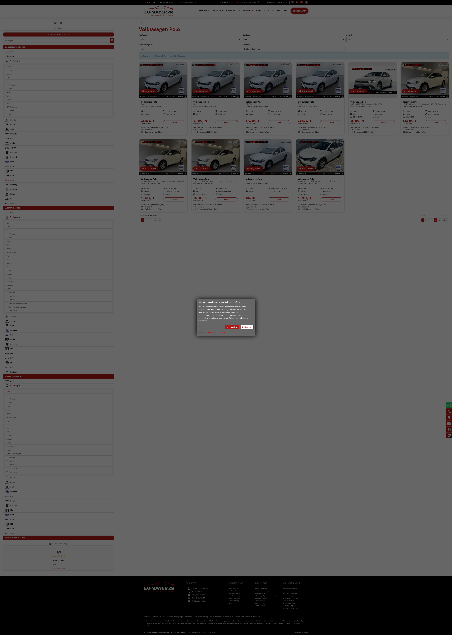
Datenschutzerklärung (207, 332)
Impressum (222, 332)
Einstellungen (247, 327)
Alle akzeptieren (232, 327)
